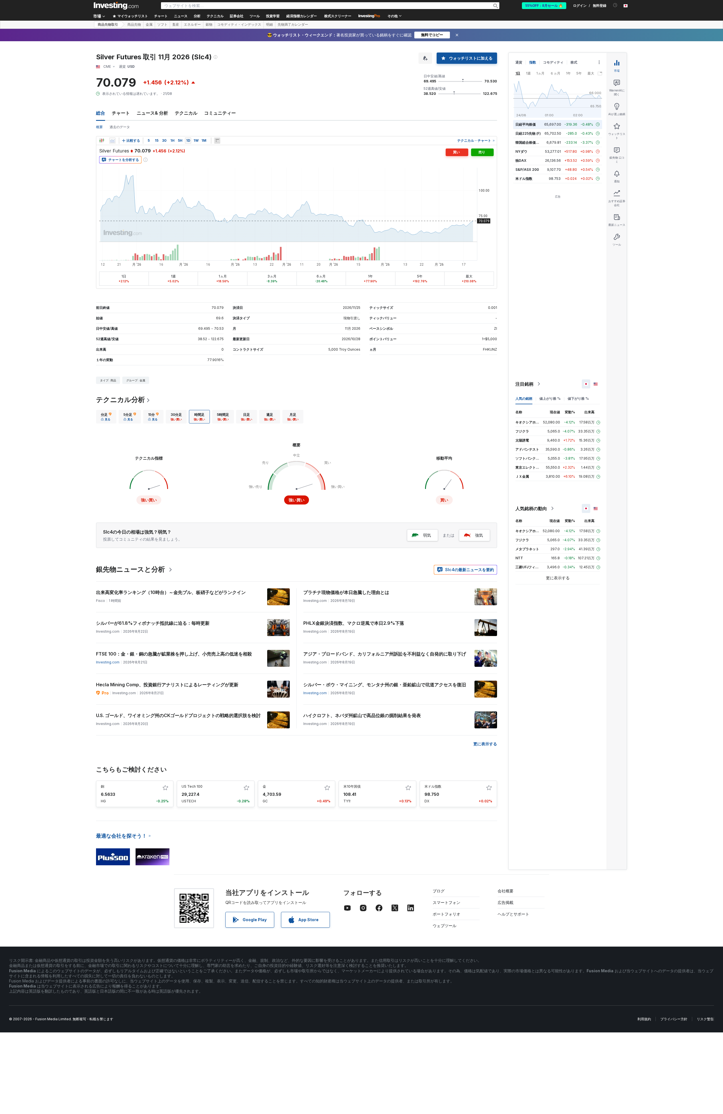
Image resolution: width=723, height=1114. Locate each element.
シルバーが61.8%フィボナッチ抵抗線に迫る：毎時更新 (153, 623)
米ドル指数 (432, 786)
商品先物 (134, 25)
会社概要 (505, 890)
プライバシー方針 (673, 1019)
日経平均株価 (525, 124)
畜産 (175, 25)
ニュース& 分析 (152, 113)
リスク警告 (705, 1019)
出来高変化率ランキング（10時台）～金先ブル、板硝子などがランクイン (171, 592)
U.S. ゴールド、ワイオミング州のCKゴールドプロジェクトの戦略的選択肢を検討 (178, 715)
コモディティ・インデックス (239, 25)
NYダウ (521, 151)
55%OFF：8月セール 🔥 (544, 6)
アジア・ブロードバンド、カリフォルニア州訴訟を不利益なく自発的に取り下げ (384, 654)
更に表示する (485, 743)
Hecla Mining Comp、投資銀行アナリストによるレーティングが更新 (167, 684)
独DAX (520, 160)
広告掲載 (505, 902)
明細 (269, 25)
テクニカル (186, 113)
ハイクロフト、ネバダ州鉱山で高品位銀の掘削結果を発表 (362, 715)
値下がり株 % (578, 398)
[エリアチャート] (112, 140)
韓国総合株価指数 (529, 142)
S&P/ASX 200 (527, 169)
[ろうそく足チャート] (102, 140)
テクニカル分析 (120, 400)
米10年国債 (352, 786)
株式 (573, 62)
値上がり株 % (550, 398)
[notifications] (615, 5)
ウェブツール (444, 925)
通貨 (518, 62)
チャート (121, 113)
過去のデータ (120, 127)
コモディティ (553, 62)
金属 (149, 25)
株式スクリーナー (337, 16)
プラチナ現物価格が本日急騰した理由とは (346, 592)
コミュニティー (220, 113)
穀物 (209, 25)
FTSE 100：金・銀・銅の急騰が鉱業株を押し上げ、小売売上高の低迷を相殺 (174, 654)
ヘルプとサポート (513, 914)
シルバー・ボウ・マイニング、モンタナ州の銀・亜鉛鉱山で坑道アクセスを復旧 (384, 684)
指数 (532, 62)
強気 (479, 535)
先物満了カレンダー (293, 25)
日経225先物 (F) (528, 133)
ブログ (439, 890)
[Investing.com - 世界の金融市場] (116, 6)
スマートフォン (446, 902)
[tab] (106, 416)
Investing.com (107, 662)
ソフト (162, 25)
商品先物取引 (108, 25)
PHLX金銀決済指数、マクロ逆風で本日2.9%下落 (353, 623)
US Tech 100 (192, 786)
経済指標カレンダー (301, 16)
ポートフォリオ (446, 914)
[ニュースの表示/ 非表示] (217, 140)
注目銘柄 (524, 384)
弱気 (427, 535)
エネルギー (192, 25)
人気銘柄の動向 (531, 508)
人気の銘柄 (523, 398)
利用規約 (644, 1019)
